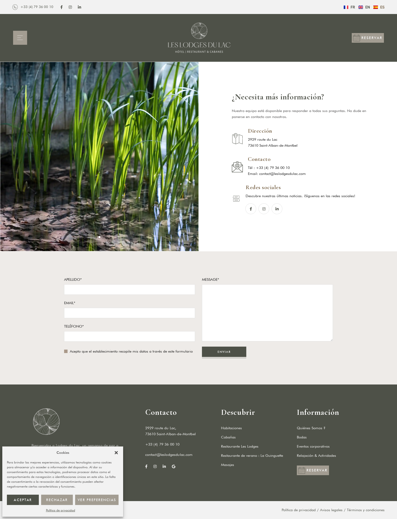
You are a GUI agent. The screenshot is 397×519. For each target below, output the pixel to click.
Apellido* (73, 279)
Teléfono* (74, 326)
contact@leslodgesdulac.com (282, 173)
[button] (116, 452)
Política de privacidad (60, 510)
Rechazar (57, 500)
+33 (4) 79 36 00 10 (162, 444)
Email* (69, 303)
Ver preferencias (97, 500)
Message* (210, 279)
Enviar (224, 351)
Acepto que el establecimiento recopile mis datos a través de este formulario (131, 351)
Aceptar (23, 500)
